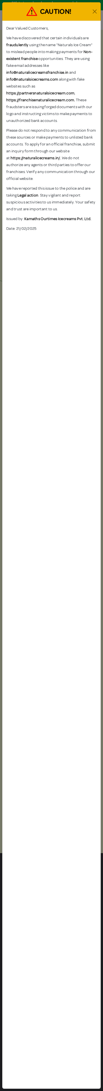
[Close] (95, 11)
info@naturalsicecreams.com (32, 79)
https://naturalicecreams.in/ (35, 158)
